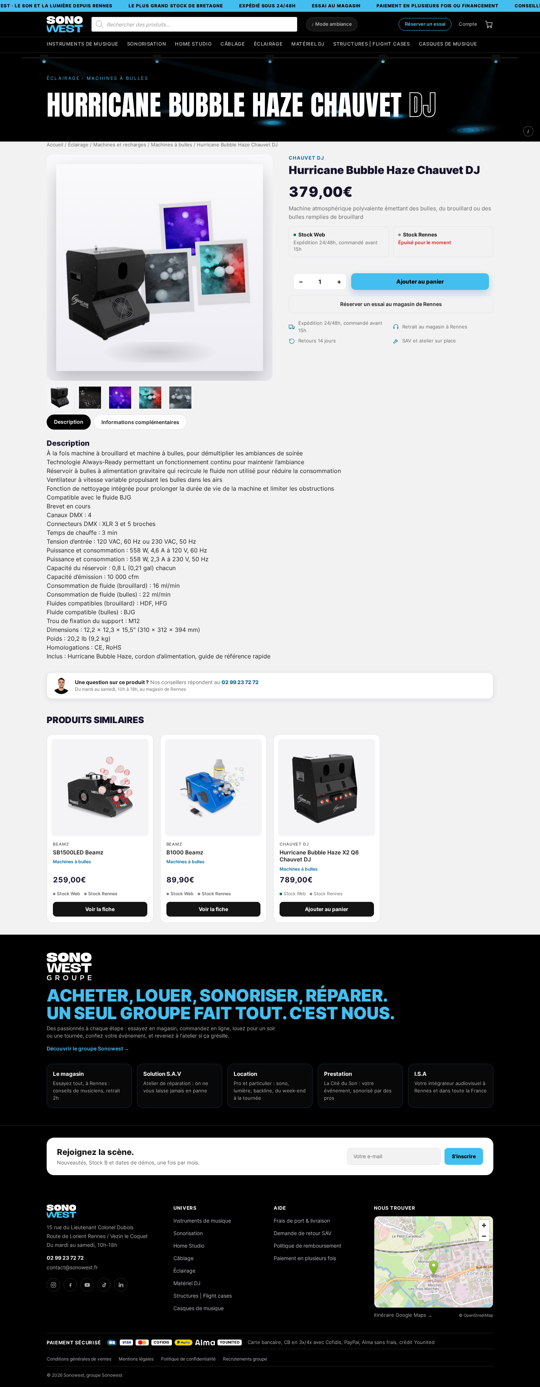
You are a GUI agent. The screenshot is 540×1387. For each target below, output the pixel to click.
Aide (280, 1208)
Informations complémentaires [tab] (140, 422)
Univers (185, 1208)
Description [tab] (68, 422)
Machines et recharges (119, 144)
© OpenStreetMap (476, 1315)
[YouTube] (87, 1284)
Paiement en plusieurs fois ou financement (437, 5)
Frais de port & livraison (302, 1220)
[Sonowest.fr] (65, 24)
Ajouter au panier (420, 281)
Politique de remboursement (307, 1245)
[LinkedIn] (120, 1284)
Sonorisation (146, 44)
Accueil (55, 144)
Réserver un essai (425, 24)
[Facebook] (70, 1284)
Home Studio (193, 44)
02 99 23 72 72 (240, 682)
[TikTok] (104, 1284)
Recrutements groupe (245, 1359)
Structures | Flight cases (371, 44)
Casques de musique (448, 44)
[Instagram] (53, 1284)
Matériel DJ (307, 44)
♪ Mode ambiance (332, 24)
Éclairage (268, 44)
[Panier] (489, 24)
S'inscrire (464, 1156)
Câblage (232, 44)
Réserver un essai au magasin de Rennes (391, 304)
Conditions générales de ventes (79, 1359)
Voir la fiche (100, 909)
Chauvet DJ (306, 158)
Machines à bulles (171, 144)
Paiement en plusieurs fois (305, 1258)
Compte (468, 24)
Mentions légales (136, 1359)
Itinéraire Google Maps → (403, 1315)
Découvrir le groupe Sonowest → (88, 1048)
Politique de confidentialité (188, 1359)
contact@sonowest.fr (72, 1267)
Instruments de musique (82, 44)
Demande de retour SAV (302, 1233)
